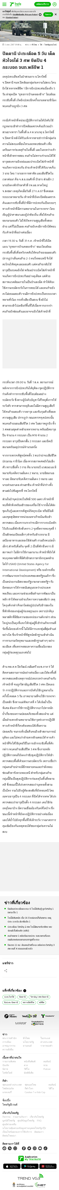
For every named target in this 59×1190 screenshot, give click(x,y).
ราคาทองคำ (45, 1046)
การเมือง (6, 1042)
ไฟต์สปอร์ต (7, 1088)
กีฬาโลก (26, 1088)
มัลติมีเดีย (27, 1073)
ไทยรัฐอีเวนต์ (9, 1104)
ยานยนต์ (26, 1046)
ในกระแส (44, 1038)
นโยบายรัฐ (27, 1042)
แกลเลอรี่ (6, 1092)
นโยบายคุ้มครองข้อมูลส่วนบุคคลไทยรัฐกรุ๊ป (21, 1124)
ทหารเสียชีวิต (27, 1002)
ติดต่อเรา (34, 1128)
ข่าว (29, 45)
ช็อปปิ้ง (6, 1100)
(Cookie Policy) (12, 18)
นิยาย (5, 1069)
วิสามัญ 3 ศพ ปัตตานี (37, 997)
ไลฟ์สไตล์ (6, 1073)
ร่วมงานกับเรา (18, 1117)
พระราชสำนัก (8, 1038)
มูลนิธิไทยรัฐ (49, 1117)
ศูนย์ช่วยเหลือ (32, 1120)
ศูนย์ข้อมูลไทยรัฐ (9, 1120)
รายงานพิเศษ (8, 1061)
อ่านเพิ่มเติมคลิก (25, 15)
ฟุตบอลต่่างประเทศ (10, 1085)
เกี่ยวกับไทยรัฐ (34, 1117)
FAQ (22, 1120)
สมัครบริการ (43, 4)
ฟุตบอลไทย (28, 1085)
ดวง (25, 1065)
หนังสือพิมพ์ (28, 1061)
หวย (44, 1065)
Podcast (46, 1069)
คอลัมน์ (45, 1061)
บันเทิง (5, 1065)
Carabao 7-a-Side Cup (34, 1092)
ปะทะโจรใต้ (8, 997)
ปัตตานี (20, 997)
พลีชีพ (39, 1002)
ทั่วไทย (36, 45)
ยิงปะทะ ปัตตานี (10, 1002)
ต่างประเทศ (45, 1042)
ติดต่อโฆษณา (47, 1128)
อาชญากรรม (8, 1046)
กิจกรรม (6, 1117)
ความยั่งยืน (7, 1049)
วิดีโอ (25, 1069)
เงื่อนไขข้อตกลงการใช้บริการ (15, 1128)
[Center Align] (56, 14)
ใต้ (42, 45)
